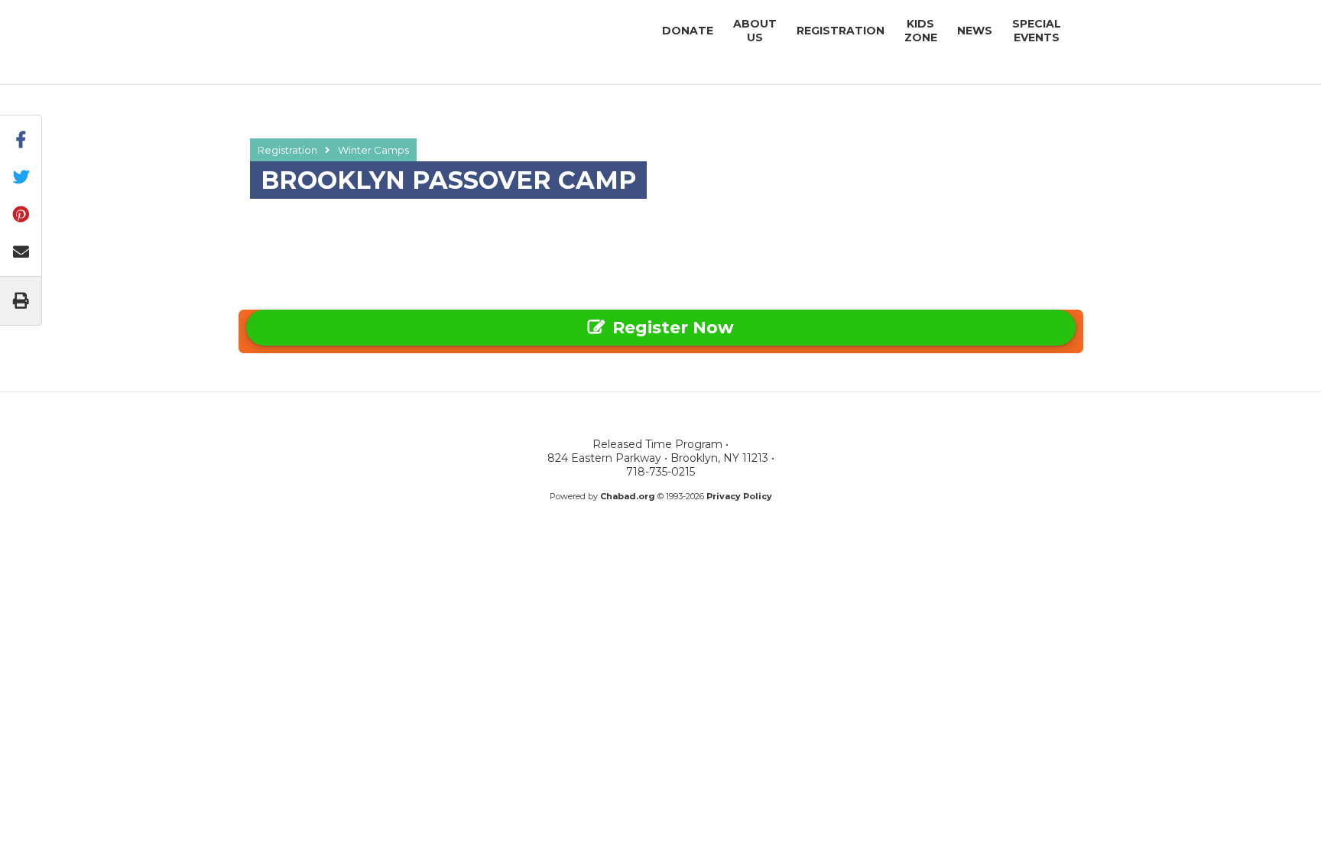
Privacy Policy (739, 496)
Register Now (673, 327)
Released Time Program (343, 29)
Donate (687, 30)
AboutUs (755, 30)
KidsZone (920, 30)
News (974, 30)
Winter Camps (373, 150)
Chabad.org (627, 496)
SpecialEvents (1036, 30)
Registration (840, 30)
